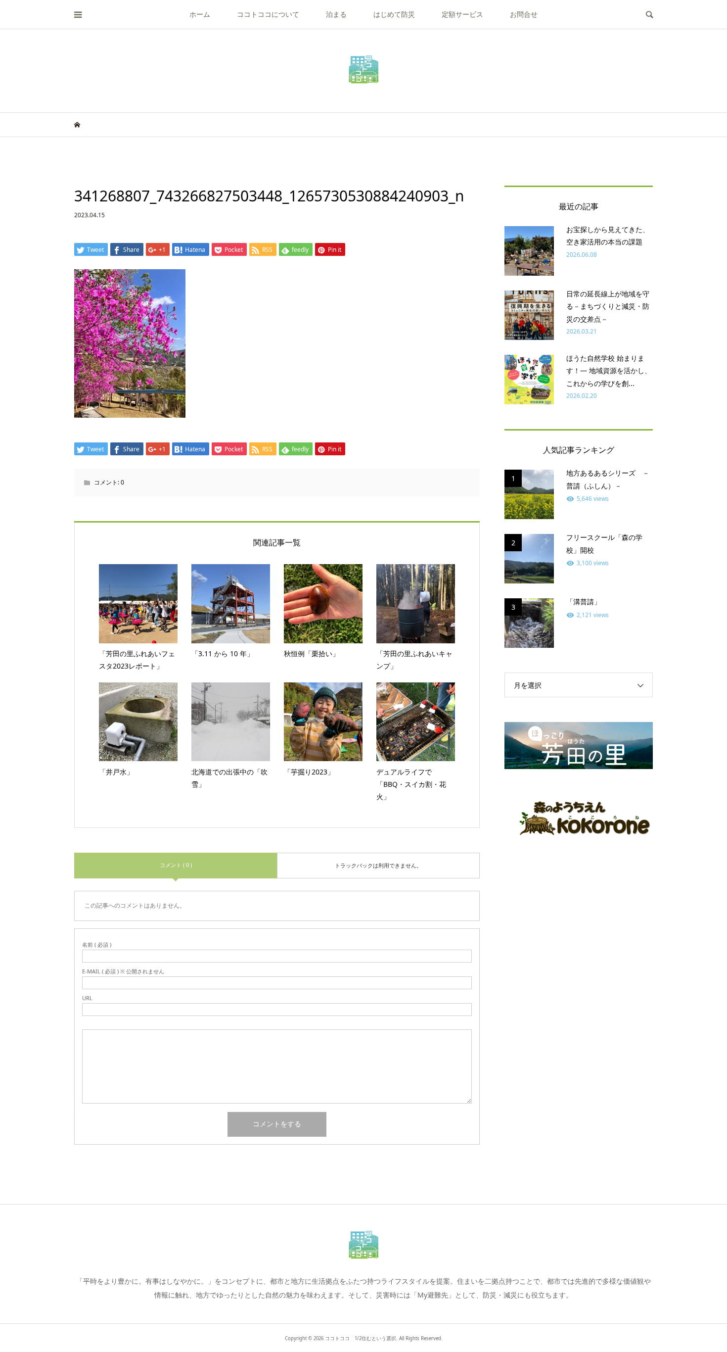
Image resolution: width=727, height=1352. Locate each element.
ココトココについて (268, 14)
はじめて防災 (394, 14)
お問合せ (524, 14)
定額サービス (462, 14)
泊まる (336, 14)
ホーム (199, 14)
